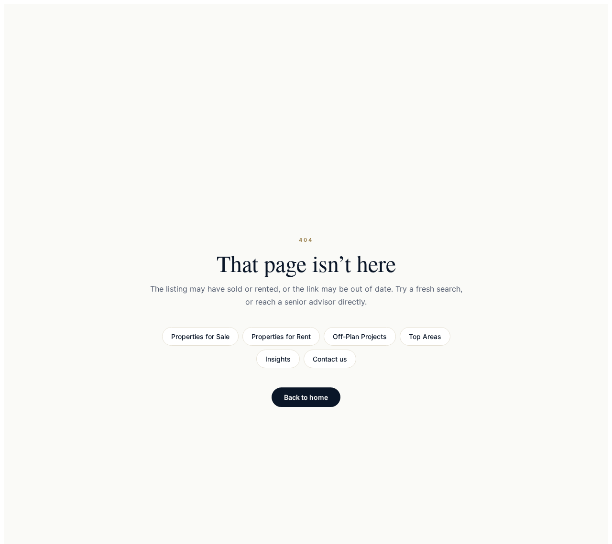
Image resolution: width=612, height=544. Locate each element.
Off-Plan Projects (360, 336)
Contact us (330, 359)
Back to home (306, 397)
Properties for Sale (200, 336)
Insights (278, 359)
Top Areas (425, 336)
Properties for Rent (281, 336)
